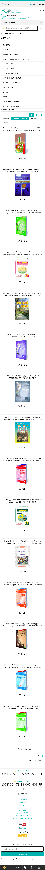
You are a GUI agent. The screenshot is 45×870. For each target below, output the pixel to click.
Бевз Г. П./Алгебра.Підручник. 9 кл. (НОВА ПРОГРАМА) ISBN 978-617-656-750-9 (22, 335)
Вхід (33, 4)
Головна (4, 33)
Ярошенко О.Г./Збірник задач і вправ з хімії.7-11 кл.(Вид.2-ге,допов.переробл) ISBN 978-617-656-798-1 (22, 129)
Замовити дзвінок (23, 770)
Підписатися (22, 854)
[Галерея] (36, 115)
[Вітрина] (31, 115)
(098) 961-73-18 (13, 784)
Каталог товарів (9, 22)
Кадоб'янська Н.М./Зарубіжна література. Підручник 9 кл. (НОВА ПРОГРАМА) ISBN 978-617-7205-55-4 (22, 212)
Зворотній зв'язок (24, 781)
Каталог (12, 33)
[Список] (41, 115)
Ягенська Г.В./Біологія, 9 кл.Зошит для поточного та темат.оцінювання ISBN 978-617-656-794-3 (22, 707)
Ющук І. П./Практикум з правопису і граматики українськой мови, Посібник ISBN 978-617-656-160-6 (22, 418)
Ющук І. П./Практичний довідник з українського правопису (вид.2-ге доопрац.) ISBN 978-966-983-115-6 (22, 543)
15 (40, 760)
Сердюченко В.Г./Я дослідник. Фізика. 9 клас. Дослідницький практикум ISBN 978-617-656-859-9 (22, 253)
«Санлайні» (40, 863)
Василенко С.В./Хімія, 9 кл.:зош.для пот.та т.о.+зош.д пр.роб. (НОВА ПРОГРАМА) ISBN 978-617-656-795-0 (22, 584)
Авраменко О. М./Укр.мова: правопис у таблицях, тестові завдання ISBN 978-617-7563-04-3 (22, 170)
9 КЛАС (19, 33)
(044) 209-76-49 (37, 10)
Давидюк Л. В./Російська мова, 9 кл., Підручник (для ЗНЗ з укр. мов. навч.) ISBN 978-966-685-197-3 (22, 294)
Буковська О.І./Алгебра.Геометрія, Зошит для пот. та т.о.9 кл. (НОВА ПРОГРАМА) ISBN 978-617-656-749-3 (22, 460)
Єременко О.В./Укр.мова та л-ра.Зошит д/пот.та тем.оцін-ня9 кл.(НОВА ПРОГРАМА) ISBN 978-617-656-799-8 (22, 667)
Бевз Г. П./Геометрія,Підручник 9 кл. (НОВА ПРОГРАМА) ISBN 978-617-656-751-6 (22, 377)
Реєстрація (41, 4)
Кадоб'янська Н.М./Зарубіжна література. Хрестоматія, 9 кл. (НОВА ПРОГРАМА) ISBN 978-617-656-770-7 (22, 625)
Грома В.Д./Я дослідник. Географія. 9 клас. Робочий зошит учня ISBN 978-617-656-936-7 (22, 500)
